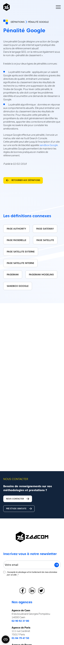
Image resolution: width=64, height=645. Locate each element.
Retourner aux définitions (25, 180)
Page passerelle (16, 240)
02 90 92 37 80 (20, 621)
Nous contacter (15, 499)
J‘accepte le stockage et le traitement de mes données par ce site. (32, 573)
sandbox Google (49, 145)
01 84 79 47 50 (20, 638)
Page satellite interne (20, 263)
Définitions (17, 22)
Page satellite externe (21, 251)
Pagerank (13, 274)
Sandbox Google (18, 286)
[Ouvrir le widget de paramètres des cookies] (6, 639)
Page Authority (16, 228)
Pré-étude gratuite (16, 508)
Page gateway (45, 228)
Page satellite (45, 240)
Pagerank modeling (41, 274)
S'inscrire (56, 564)
